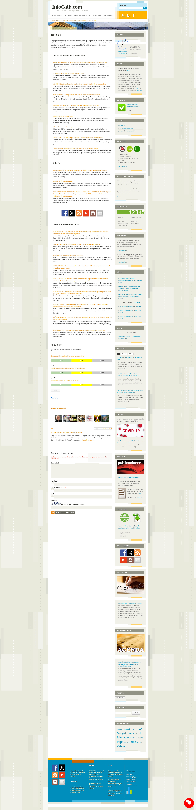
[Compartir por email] (100, 213)
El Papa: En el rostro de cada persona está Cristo (68, 127)
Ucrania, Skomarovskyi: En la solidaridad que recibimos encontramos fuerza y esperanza (80, 62)
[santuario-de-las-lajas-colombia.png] (105, 421)
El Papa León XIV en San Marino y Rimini (129, 306)
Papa (120, 742)
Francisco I (134, 733)
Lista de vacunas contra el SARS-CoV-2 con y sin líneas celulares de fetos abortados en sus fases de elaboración (130, 443)
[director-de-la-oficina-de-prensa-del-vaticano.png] (58, 421)
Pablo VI (139, 738)
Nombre (54, 481)
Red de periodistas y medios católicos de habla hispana (68, 368)
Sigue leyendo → (88, 440)
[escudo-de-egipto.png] (97, 421)
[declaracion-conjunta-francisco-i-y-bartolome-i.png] (74, 421)
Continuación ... (122, 250)
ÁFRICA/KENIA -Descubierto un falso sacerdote (68, 255)
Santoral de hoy (122, 51)
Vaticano (137, 302)
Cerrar (119, 197)
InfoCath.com (67, 7)
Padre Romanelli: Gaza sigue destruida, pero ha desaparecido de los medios (76, 95)
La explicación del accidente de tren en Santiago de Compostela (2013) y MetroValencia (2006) (129, 664)
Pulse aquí (139, 90)
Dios (128, 70)
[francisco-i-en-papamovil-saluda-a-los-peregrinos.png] (66, 421)
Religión (126, 742)
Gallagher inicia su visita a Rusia (62, 116)
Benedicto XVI (123, 729)
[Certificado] (124, 521)
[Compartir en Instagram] (93, 213)
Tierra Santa (139, 742)
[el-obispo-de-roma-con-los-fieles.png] (81, 421)
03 (103, 360)
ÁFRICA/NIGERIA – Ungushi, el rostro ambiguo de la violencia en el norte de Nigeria (79, 330)
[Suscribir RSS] (79, 213)
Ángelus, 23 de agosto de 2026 (62, 181)
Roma (132, 742)
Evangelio (122, 733)
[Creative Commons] (130, 152)
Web (52, 494)
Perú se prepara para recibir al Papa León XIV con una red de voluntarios (75, 148)
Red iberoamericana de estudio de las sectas (64, 380)
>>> (128, 193)
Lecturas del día (122, 53)
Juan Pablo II (130, 738)
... (127, 368)
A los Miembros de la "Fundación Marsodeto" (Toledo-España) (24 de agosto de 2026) (80, 170)
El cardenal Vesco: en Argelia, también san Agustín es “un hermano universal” (77, 244)
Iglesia (121, 737)
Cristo (132, 729)
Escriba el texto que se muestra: (73, 504)
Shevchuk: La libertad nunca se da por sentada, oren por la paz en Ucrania (76, 105)
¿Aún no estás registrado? (126, 128)
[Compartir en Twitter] (71, 213)
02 (82, 360)
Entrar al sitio (122, 125)
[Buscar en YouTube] (86, 213)
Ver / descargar (123, 166)
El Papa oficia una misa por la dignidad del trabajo (66, 432)
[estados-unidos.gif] (89, 421)
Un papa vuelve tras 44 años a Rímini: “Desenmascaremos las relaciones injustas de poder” (129, 288)
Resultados (54, 398)
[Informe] (129, 793)
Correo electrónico (58, 487)
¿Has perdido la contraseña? (126, 131)
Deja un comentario (59, 408)
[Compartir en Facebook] (64, 213)
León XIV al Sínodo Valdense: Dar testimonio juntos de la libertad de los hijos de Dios (79, 84)
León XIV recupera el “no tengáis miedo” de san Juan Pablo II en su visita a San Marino (130, 296)
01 (62, 360)
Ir (144, 8)
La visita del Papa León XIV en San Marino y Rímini (68, 73)
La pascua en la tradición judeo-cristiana (130, 603)
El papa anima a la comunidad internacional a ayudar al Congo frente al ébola (73, 20)
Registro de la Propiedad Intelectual (128, 477)
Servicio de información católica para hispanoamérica (67, 356)
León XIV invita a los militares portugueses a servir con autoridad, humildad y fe (77, 137)
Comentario (55, 463)
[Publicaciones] (130, 473)
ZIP (142, 497)
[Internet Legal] (138, 152)
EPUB (138, 497)
